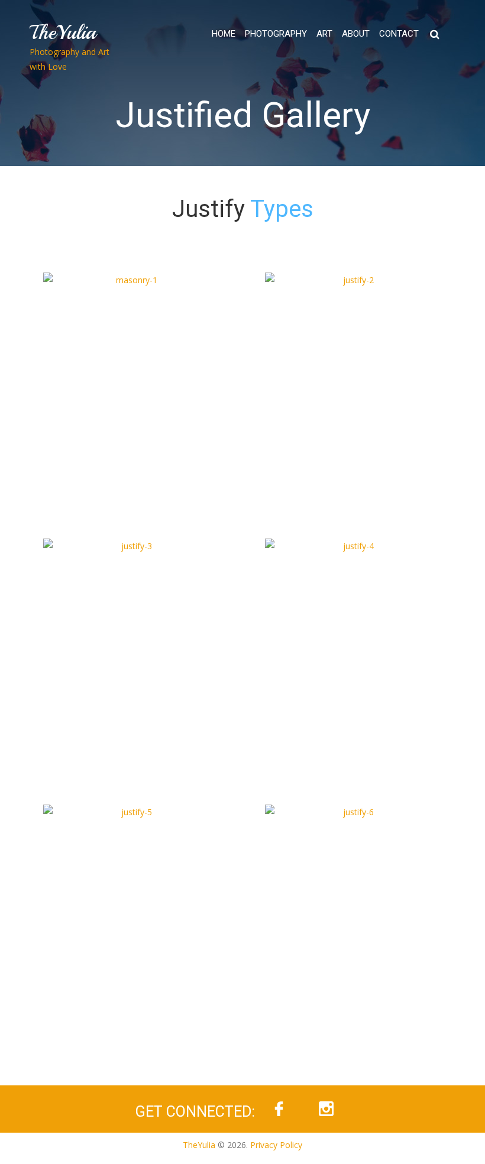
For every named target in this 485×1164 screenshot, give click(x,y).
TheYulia (63, 33)
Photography (276, 33)
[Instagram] (326, 1109)
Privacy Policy (276, 1144)
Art (324, 33)
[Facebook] (278, 1109)
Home (223, 33)
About (356, 33)
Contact (399, 33)
